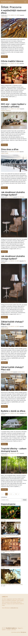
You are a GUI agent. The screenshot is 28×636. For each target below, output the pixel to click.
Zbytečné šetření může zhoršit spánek (10, 567)
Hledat (24, 499)
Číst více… (5, 56)
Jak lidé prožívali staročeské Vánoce (10, 535)
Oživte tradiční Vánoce (12, 61)
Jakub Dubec (4, 16)
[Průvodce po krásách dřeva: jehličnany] (11, 512)
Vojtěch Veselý (4, 153)
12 (16, 494)
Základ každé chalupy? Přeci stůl (12, 322)
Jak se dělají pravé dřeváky (8, 551)
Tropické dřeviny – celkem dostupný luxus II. (13, 449)
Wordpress (23, 632)
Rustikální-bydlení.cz (7, 2)
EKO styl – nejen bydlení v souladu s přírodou (13, 105)
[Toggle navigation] (25, 2)
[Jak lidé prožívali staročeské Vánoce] (11, 528)
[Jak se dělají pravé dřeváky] (11, 543)
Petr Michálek (21, 197)
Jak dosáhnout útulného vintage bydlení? (13, 193)
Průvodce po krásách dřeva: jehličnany (10, 519)
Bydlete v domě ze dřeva (13, 411)
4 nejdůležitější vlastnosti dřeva (13, 11)
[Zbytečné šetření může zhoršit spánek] (11, 559)
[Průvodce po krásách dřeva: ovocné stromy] (11, 576)
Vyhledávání (4, 497)
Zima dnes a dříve (9, 149)
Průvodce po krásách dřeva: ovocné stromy (12, 584)
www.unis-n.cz (14, 607)
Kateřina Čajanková (6, 110)
